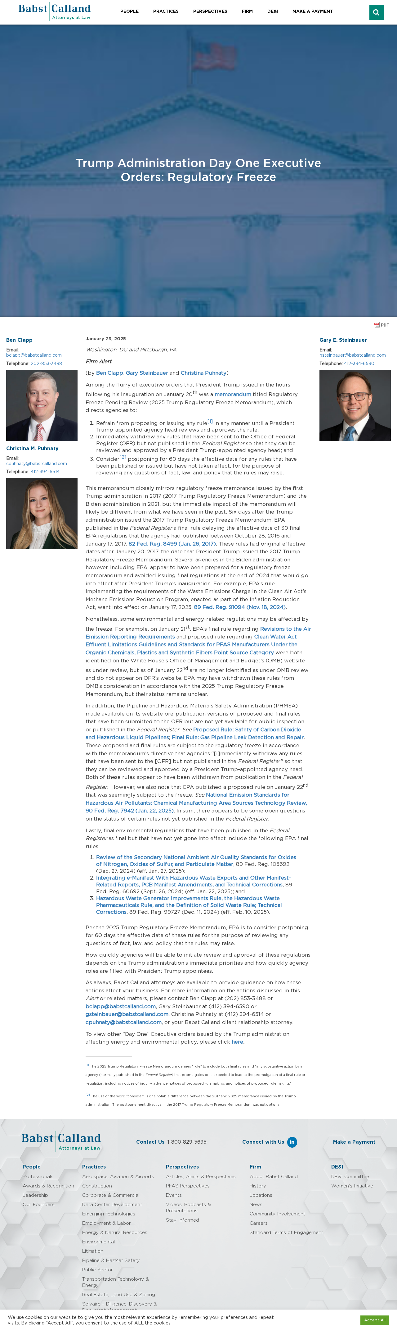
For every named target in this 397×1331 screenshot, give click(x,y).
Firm (247, 11)
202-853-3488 (46, 364)
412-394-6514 (45, 472)
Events (174, 1195)
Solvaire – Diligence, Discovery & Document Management (119, 1307)
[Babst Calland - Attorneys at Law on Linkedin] (292, 1142)
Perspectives (210, 11)
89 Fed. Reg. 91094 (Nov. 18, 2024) (240, 607)
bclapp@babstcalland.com (34, 355)
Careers (259, 1223)
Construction (97, 1186)
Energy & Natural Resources (114, 1232)
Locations (261, 1195)
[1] (210, 421)
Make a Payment (312, 11)
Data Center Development (112, 1204)
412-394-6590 (359, 364)
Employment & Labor (106, 1223)
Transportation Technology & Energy (115, 1282)
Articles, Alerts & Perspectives (201, 1176)
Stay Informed (182, 1220)
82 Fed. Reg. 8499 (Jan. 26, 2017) (172, 544)
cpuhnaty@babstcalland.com (36, 464)
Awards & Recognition (48, 1186)
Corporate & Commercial (110, 1195)
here (236, 1042)
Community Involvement (277, 1214)
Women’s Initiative (352, 1186)
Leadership (35, 1195)
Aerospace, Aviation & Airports (118, 1176)
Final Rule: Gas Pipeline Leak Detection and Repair (238, 737)
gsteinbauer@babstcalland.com (127, 1014)
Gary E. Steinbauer (343, 340)
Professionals (38, 1176)
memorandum (233, 394)
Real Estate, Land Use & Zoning (118, 1294)
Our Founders (39, 1204)
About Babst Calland (274, 1176)
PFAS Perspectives (188, 1186)
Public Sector (97, 1270)
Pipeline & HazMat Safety (111, 1260)
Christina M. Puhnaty (32, 448)
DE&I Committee (350, 1176)
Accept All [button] (375, 1320)
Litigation (92, 1251)
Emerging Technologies (108, 1214)
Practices (166, 11)
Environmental (98, 1242)
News (256, 1204)
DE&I (272, 11)
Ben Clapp (19, 340)
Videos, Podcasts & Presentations (188, 1207)
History (258, 1186)
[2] (88, 1095)
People (129, 11)
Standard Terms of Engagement (286, 1232)
